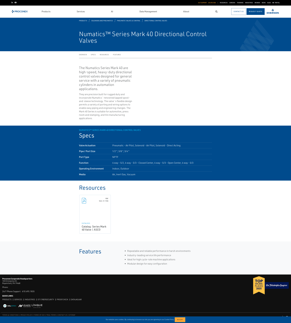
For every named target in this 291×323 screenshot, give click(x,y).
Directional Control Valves (155, 21)
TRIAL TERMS (51, 315)
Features (117, 55)
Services (18, 299)
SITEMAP (72, 315)
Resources (104, 55)
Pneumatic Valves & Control (128, 21)
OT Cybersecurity (46, 299)
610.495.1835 (28, 291)
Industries (30, 299)
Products (83, 21)
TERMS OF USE (39, 315)
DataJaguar (76, 299)
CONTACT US (62, 315)
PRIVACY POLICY (26, 315)
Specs (93, 55)
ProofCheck (62, 299)
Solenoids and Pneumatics (102, 21)
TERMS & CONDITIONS (10, 315)
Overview (83, 55)
